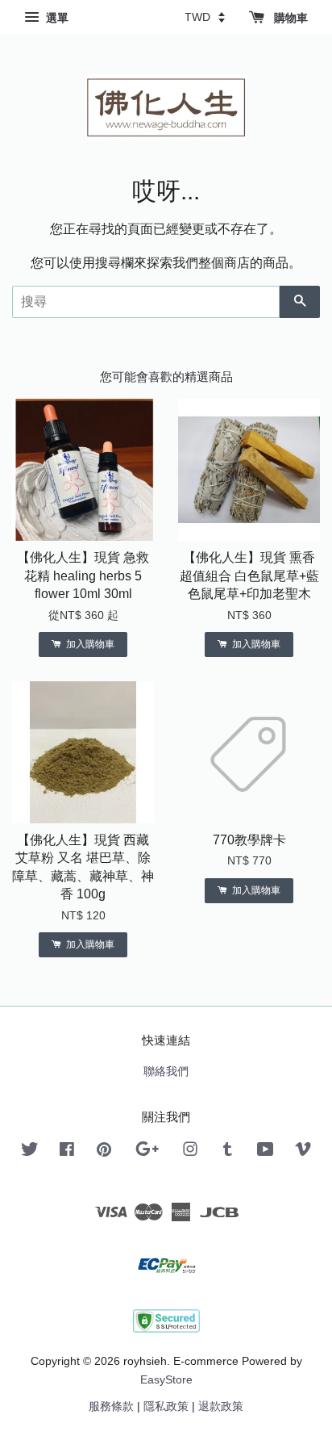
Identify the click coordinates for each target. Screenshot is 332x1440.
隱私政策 (166, 1406)
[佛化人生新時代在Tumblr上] (227, 1152)
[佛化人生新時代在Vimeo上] (303, 1152)
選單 (55, 17)
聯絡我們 (166, 1071)
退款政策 (220, 1406)
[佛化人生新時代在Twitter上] (30, 1152)
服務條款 (111, 1406)
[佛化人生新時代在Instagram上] (190, 1152)
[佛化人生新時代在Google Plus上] (147, 1152)
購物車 (289, 17)
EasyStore (166, 1380)
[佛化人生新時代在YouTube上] (265, 1152)
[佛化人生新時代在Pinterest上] (104, 1152)
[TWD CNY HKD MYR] (204, 17)
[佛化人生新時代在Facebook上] (67, 1152)
